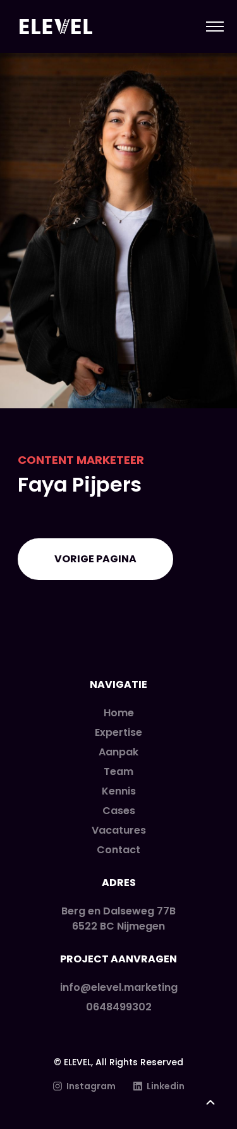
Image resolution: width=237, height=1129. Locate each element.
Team (118, 771)
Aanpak (118, 752)
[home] (52, 27)
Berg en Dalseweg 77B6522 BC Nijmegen (118, 918)
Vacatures (119, 830)
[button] (209, 26)
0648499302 (119, 1007)
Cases (118, 810)
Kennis (119, 791)
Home (119, 713)
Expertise (118, 732)
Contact (118, 849)
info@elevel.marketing (119, 987)
